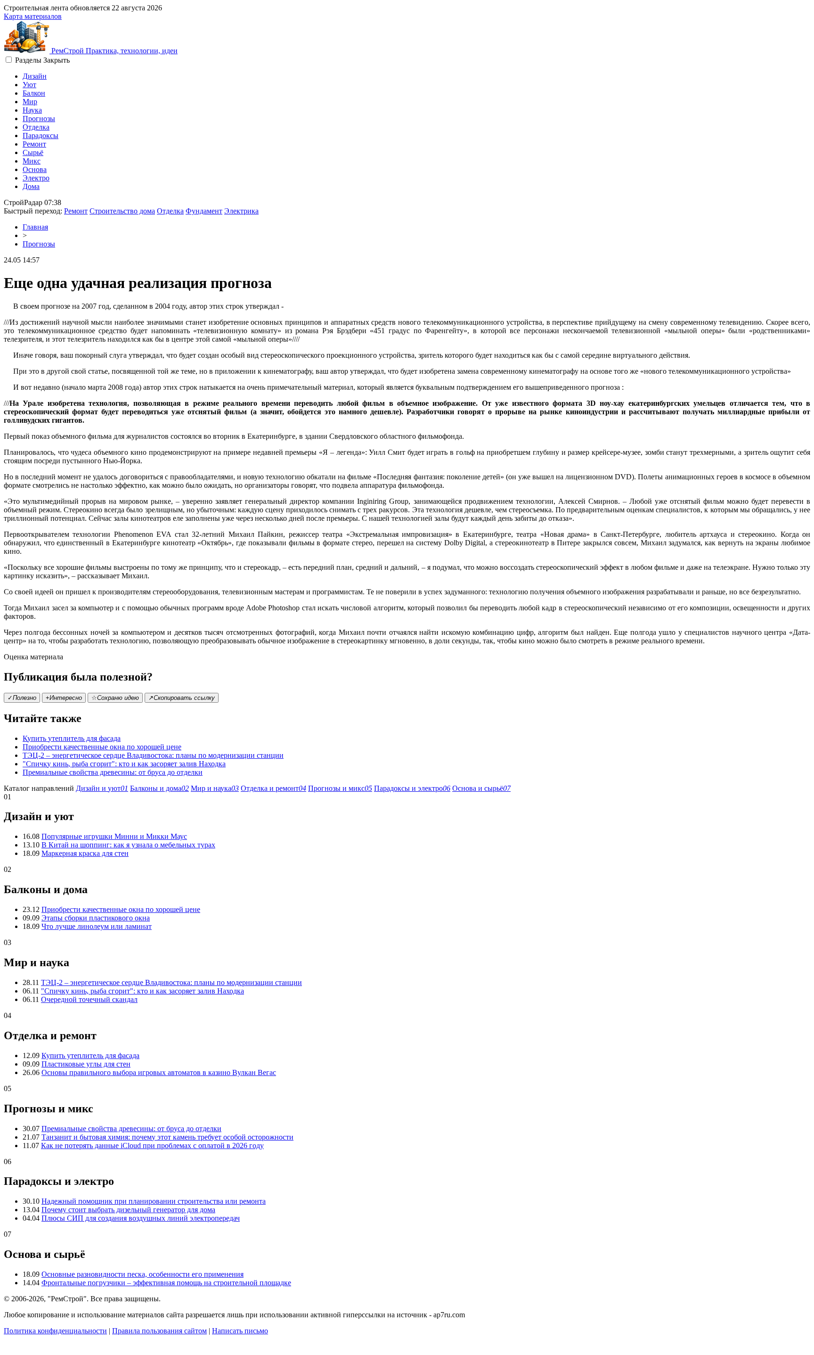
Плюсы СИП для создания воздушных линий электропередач (140, 1218)
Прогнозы (39, 119)
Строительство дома (122, 211)
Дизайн (35, 76)
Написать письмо (240, 1331)
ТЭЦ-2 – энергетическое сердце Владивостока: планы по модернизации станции (153, 755)
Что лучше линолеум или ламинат (96, 926)
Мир (30, 102)
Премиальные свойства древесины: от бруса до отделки (113, 772)
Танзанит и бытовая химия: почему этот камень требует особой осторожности (167, 1137)
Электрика (241, 211)
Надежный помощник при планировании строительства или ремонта (153, 1201)
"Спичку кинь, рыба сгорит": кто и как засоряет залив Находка (124, 764)
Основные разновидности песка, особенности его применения (142, 1274)
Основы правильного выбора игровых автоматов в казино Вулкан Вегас (158, 1072)
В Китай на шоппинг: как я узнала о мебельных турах (128, 845)
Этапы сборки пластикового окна (95, 918)
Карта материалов (33, 16)
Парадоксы (40, 135)
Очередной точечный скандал (89, 999)
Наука (32, 110)
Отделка (36, 127)
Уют (29, 85)
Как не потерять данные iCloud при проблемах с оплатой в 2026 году (152, 1145)
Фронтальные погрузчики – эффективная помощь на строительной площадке (166, 1283)
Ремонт (34, 144)
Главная (35, 227)
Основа (35, 169)
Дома (31, 186)
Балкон (34, 93)
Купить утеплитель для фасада (72, 738)
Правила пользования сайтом (159, 1331)
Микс (32, 161)
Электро (36, 178)
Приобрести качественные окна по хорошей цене (102, 747)
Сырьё (33, 152)
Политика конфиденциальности (55, 1331)
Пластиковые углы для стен (85, 1064)
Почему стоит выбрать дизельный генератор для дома (128, 1210)
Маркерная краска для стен (85, 853)
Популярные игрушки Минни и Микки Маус (114, 836)
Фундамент (204, 211)
